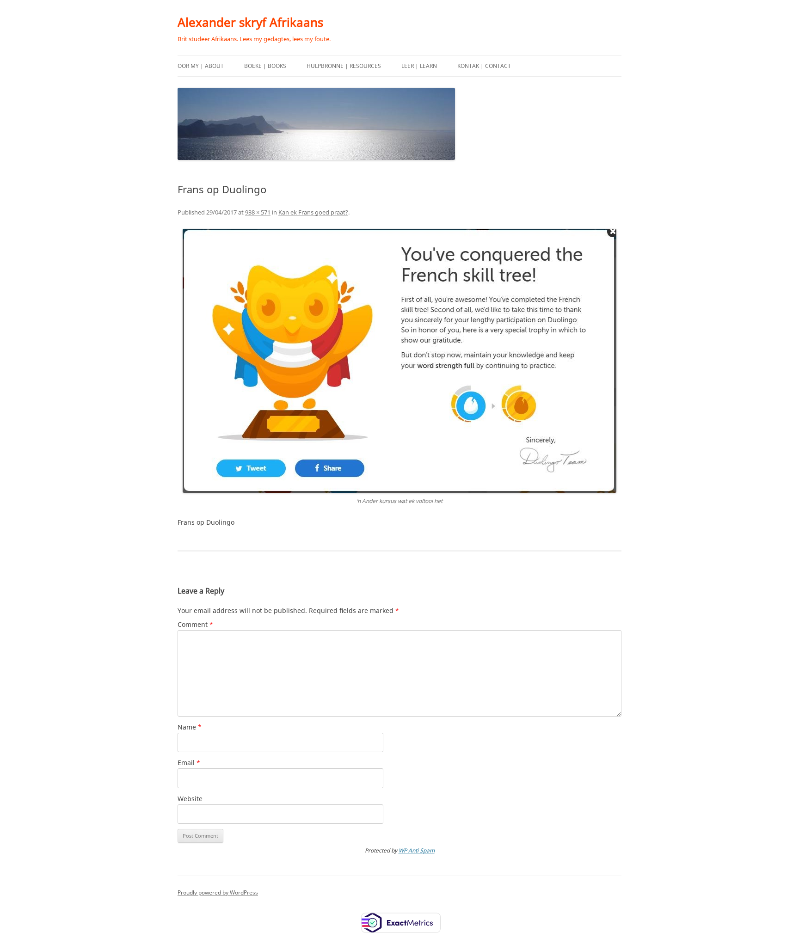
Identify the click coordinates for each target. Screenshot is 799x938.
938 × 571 (257, 212)
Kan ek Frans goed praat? (313, 212)
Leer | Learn (419, 66)
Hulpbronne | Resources (344, 66)
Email (189, 762)
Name (190, 727)
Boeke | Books (265, 66)
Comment (195, 624)
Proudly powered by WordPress (218, 892)
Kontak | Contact (484, 66)
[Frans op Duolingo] (399, 361)
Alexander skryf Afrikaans (250, 22)
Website (190, 798)
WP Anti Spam (417, 850)
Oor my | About (201, 66)
